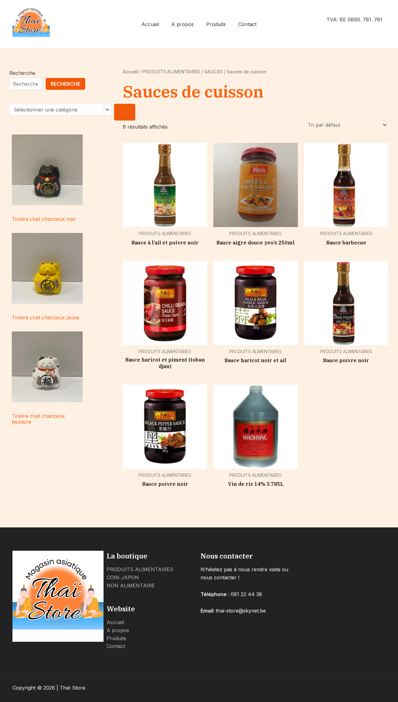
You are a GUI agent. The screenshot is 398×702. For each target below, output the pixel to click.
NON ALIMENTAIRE (131, 585)
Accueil (150, 24)
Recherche (22, 73)
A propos (182, 24)
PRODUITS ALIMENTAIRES (171, 72)
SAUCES (213, 72)
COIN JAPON (123, 577)
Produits (216, 24)
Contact (247, 24)
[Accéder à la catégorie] (124, 112)
